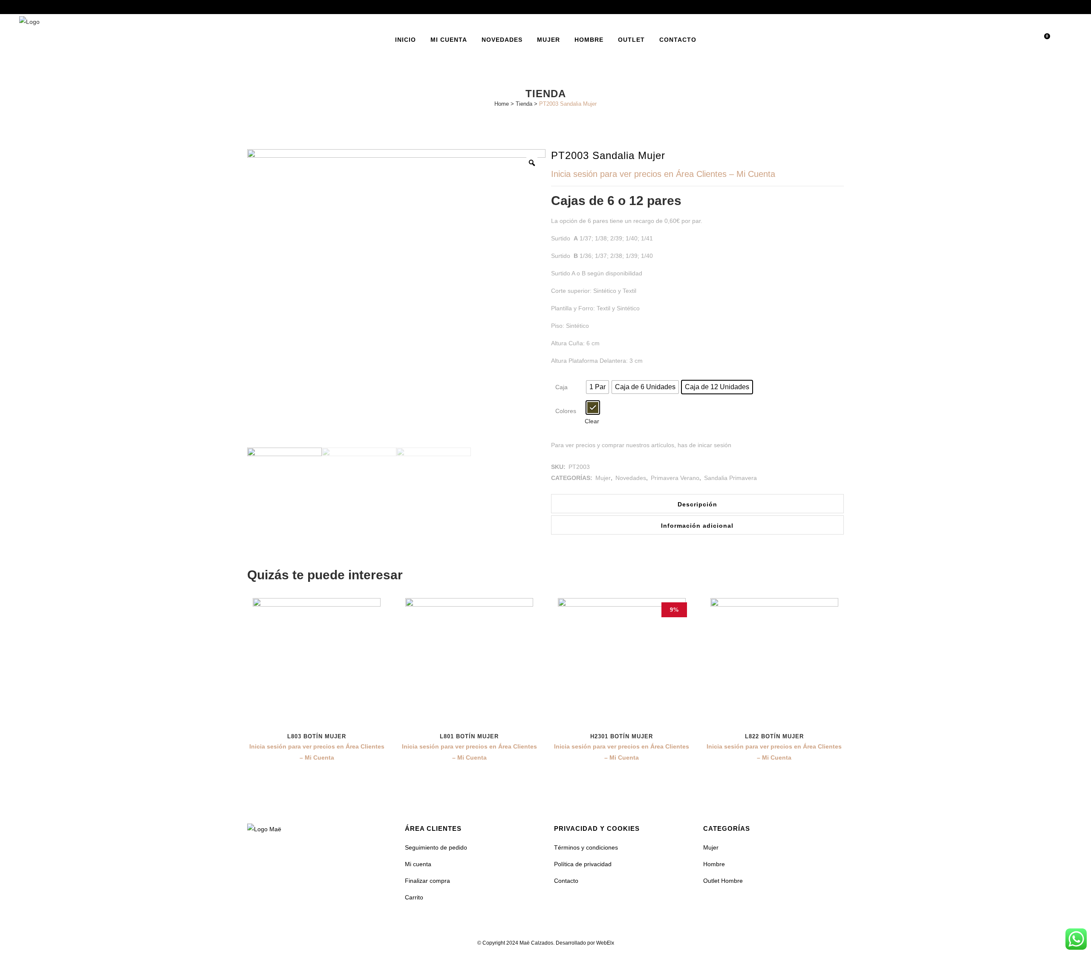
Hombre (714, 864)
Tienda (524, 104)
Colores (565, 411)
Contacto (566, 880)
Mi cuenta (418, 864)
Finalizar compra (427, 880)
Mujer (603, 477)
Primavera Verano (675, 477)
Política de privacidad (583, 864)
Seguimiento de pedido (436, 847)
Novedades (630, 477)
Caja (561, 387)
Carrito (414, 897)
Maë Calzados (536, 943)
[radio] (597, 387)
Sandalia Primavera (730, 477)
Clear (592, 421)
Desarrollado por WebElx (585, 943)
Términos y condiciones (586, 847)
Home (501, 104)
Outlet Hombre (723, 880)
